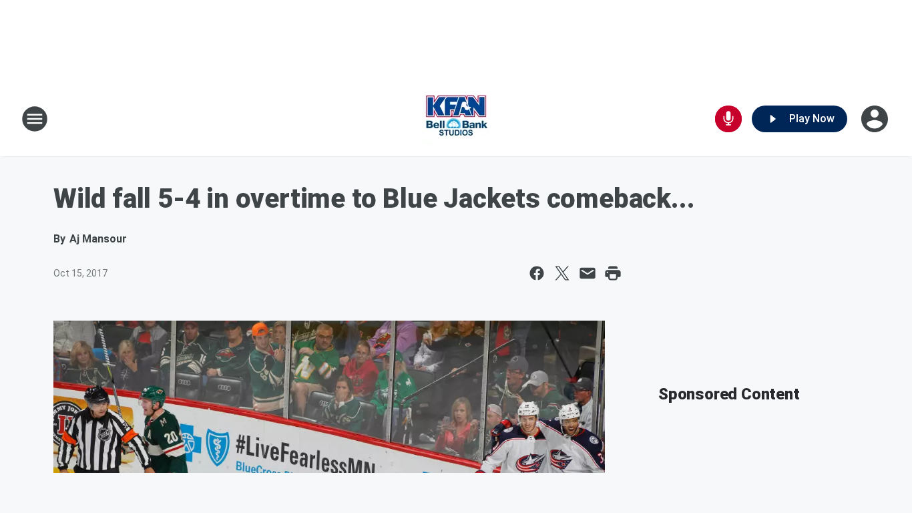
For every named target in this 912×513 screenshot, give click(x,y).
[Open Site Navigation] (34, 119)
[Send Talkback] (728, 119)
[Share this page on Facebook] (536, 273)
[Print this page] (613, 273)
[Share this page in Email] (587, 273)
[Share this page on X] (562, 273)
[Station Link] (456, 119)
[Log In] (876, 119)
